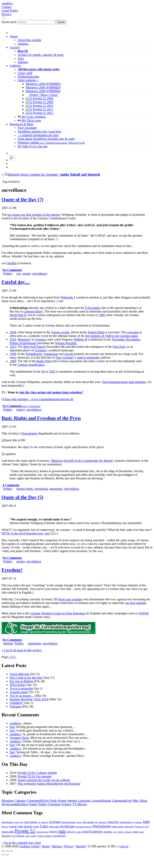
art (39, 822)
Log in (124, 846)
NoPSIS (143, 613)
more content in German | (59, 174)
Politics (7, 273)
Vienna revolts (60, 332)
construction (125, 822)
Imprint (80, 846)
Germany (41, 339)
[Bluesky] (13, 160)
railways (71, 831)
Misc (136, 800)
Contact (6, 7)
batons (79, 822)
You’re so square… (22, 695)
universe (20, 835)
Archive (15, 47)
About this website (29, 40)
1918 (13, 339)
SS (43, 371)
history (20, 409)
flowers (5, 826)
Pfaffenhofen (102, 826)
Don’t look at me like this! (26, 677)
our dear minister (135, 603)
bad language (68, 822)
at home (55, 822)
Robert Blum (96, 332)
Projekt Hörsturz (42, 832)
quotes (26, 273)
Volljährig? (16, 703)
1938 (13, 354)
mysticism (67, 826)
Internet (8, 643)
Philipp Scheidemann (23, 343)
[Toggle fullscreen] (7, 851)
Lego (44, 826)
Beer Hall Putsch (34, 346)
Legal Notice (10, 10)
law (18, 273)
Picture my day (142, 826)
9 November (93, 308)
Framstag (15, 706)
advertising (8, 822)
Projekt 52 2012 (42, 113)
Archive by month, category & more (41, 54)
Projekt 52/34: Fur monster (35, 776)
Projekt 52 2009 (42, 102)
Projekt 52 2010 (42, 105)
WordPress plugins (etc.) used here (39, 131)
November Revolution (126, 339)
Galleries (15, 65)
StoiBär (12, 263)
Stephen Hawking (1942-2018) (29, 699)
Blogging (7, 800)
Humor (62, 800)
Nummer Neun (19, 737)
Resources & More (21, 124)
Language (84, 800)
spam (135, 831)
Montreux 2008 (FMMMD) (43, 91)
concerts (113, 822)
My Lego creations (33, 116)
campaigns (34, 643)
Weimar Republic (66, 343)
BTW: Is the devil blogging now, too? (26, 533)
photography (129, 827)
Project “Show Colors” (44, 95)
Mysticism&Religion (15, 804)
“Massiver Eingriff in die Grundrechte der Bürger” (82, 460)
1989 (101, 315)
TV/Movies (79, 804)
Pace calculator (27, 127)
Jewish (68, 354)
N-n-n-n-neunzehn (21, 688)
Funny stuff (25, 73)
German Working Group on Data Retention (57, 613)
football (12, 826)
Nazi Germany (65, 357)
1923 (13, 346)
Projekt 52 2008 (42, 98)
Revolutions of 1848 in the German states (111, 336)
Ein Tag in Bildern (21, 681)
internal (28, 826)
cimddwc (7, 3)
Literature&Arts (122, 800)
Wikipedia (66, 297)
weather (33, 836)
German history (33, 311)
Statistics (23, 43)
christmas (102, 822)
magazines (56, 488)
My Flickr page (31, 120)
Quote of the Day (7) (22, 199)
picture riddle (8, 831)
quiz (62, 831)
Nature (33, 804)
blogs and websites (70, 599)
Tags (21, 58)
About (14, 36)
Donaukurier (29, 433)
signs (115, 832)
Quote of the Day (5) (22, 497)
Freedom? (12, 570)
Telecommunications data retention (124, 382)
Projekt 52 (25, 831)
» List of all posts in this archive (22, 650)
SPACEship (17, 685)
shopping (107, 832)
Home (46, 846)
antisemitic (93, 357)
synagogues (50, 354)
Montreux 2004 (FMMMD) (43, 84)
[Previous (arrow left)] (3, 854)
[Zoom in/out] (11, 851)
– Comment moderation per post (38, 135)
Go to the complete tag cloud (22, 842)
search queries (92, 831)
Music (144, 800)
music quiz (54, 826)
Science (66, 804)
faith (146, 822)
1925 (52, 371)
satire (79, 832)
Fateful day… (16, 282)
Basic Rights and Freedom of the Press (41, 418)
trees (13, 836)
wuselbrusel (59, 835)
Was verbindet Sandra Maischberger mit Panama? (49, 783)
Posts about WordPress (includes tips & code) (46, 138)
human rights (24, 488)
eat (133, 822)
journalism (41, 488)
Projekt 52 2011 (42, 109)
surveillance (39, 273)
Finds (53, 800)
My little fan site (32, 146)
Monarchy (24, 339)
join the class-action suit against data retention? (51, 392)
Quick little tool (19, 674)
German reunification (30, 364)
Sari (12, 727)
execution (133, 332)
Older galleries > (28, 80)
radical (81, 357)
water (27, 836)
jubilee (36, 826)
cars (96, 822)
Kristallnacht (34, 354)
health (20, 826)
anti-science (30, 822)
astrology (45, 822)
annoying (19, 822)
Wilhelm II (80, 339)
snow (120, 832)
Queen (53, 831)
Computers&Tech (37, 800)
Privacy (6, 14)
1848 (13, 332)
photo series (118, 826)
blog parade (88, 822)
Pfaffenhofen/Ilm (28, 76)
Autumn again (19, 692)
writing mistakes (44, 836)
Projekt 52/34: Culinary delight (37, 772)
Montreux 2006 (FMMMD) (43, 87)
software (128, 832)
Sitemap (23, 62)
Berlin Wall (43, 361)
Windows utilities (51, 142)
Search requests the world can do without (44, 780)
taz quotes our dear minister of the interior (33, 214)
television (6, 835)
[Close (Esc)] (3, 851)
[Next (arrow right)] (7, 854)
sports (141, 832)
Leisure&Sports (101, 800)
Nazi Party (119, 346)
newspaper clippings (84, 827)
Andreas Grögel (29, 846)
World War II (18, 315)
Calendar (20, 800)
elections (138, 822)
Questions (54, 804)
